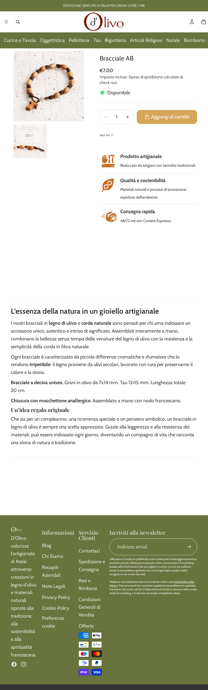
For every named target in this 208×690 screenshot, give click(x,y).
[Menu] (6, 22)
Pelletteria (79, 40)
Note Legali (53, 586)
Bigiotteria (115, 40)
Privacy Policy (56, 597)
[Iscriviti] (189, 546)
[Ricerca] (18, 22)
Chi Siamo (52, 556)
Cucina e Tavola (20, 40)
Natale (173, 40)
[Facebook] (14, 664)
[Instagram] (23, 664)
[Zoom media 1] (49, 86)
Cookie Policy (55, 608)
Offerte (86, 626)
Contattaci (89, 551)
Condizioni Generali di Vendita (89, 607)
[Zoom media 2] (30, 141)
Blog (46, 545)
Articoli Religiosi (146, 40)
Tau (97, 40)
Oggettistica (52, 40)
